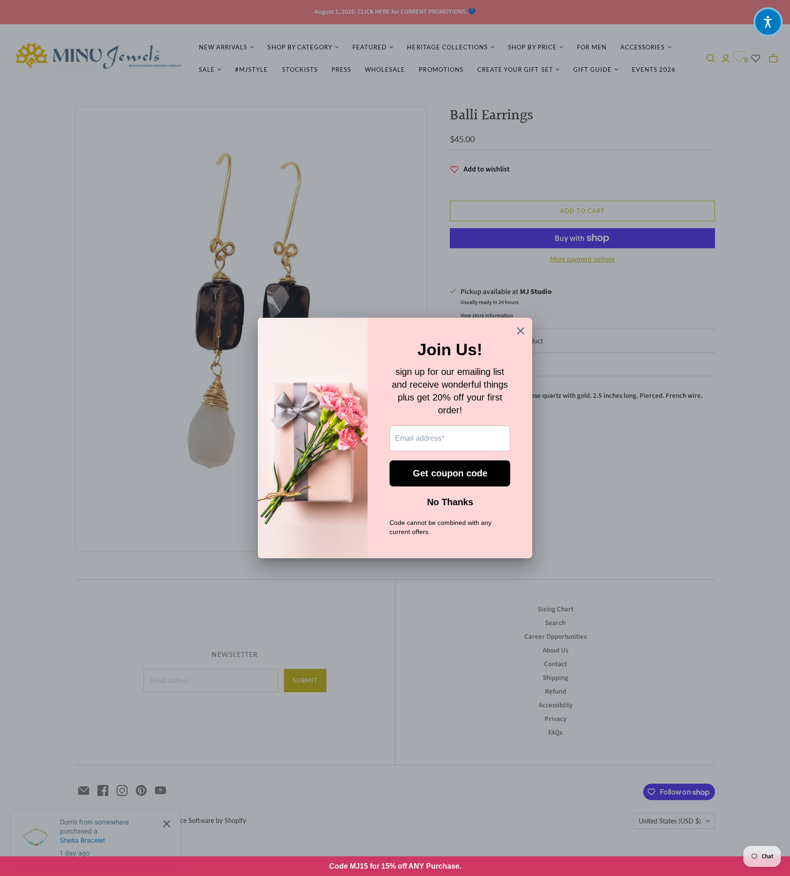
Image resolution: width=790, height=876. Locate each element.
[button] (768, 22)
